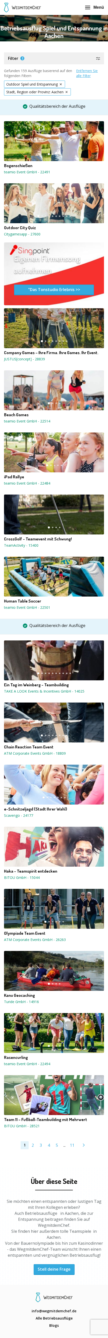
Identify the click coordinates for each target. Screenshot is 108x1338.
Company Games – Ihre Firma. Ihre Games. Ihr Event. (51, 352)
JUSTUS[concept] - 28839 (24, 359)
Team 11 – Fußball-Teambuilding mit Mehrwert (45, 1119)
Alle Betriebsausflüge (54, 1318)
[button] (54, 58)
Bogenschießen (18, 165)
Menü (98, 7)
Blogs (54, 1325)
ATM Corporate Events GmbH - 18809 (35, 753)
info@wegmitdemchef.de (54, 1311)
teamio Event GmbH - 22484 (27, 483)
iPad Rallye (14, 476)
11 (72, 1145)
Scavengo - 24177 (18, 815)
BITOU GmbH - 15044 (22, 877)
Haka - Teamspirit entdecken (30, 871)
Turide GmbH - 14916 (21, 1001)
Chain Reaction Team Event (28, 746)
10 (70, 216)
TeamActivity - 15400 (21, 545)
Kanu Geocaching (19, 995)
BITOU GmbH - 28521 (22, 1126)
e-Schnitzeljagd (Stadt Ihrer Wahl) (35, 809)
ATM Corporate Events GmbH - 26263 (35, 939)
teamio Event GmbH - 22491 (27, 172)
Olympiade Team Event (24, 933)
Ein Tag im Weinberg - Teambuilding (36, 684)
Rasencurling (16, 1057)
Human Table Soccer (22, 601)
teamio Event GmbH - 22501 (27, 607)
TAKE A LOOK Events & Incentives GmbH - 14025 (44, 691)
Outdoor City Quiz (20, 227)
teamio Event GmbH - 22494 (27, 1063)
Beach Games (16, 414)
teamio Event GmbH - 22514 (27, 421)
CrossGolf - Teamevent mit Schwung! (38, 538)
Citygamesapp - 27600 (22, 234)
